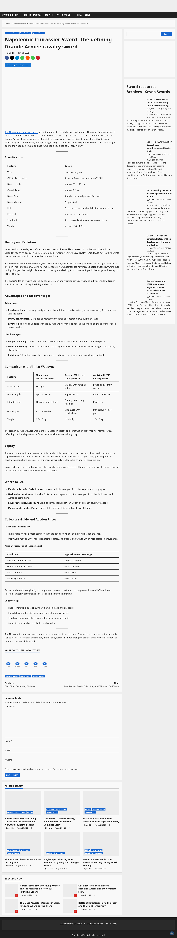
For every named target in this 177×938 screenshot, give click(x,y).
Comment (10, 706)
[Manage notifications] (172, 933)
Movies (49, 15)
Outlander (50, 809)
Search (166, 34)
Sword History (10, 15)
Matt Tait (11, 53)
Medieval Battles (98, 809)
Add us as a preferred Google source (18, 65)
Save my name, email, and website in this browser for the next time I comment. (43, 769)
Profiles (10, 812)
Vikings (30, 812)
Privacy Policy (111, 923)
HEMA (79, 15)
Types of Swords (33, 15)
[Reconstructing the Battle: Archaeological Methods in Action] (136, 198)
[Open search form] (174, 15)
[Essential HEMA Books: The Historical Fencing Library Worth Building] (136, 107)
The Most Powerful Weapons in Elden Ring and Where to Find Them (11, 906)
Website (8, 759)
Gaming (66, 15)
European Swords (12, 33)
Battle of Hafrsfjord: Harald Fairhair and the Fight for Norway (101, 820)
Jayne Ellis (10, 828)
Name (8, 741)
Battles (87, 809)
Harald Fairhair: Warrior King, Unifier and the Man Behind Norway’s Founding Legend (20, 821)
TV (57, 15)
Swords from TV (52, 812)
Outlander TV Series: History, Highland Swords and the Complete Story (59, 821)
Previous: (20, 685)
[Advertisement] (145, 58)
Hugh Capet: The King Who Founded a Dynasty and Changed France (61, 862)
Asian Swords (12, 850)
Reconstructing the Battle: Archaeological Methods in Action (159, 193)
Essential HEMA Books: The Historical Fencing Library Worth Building (100, 862)
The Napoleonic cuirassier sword (21, 132)
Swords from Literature (93, 853)
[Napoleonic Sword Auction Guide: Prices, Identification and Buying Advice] (136, 149)
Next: (91, 685)
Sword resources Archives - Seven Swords (148, 89)
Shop (87, 15)
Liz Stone (48, 828)
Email (8, 750)
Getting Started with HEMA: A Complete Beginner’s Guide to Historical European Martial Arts (156, 287)
